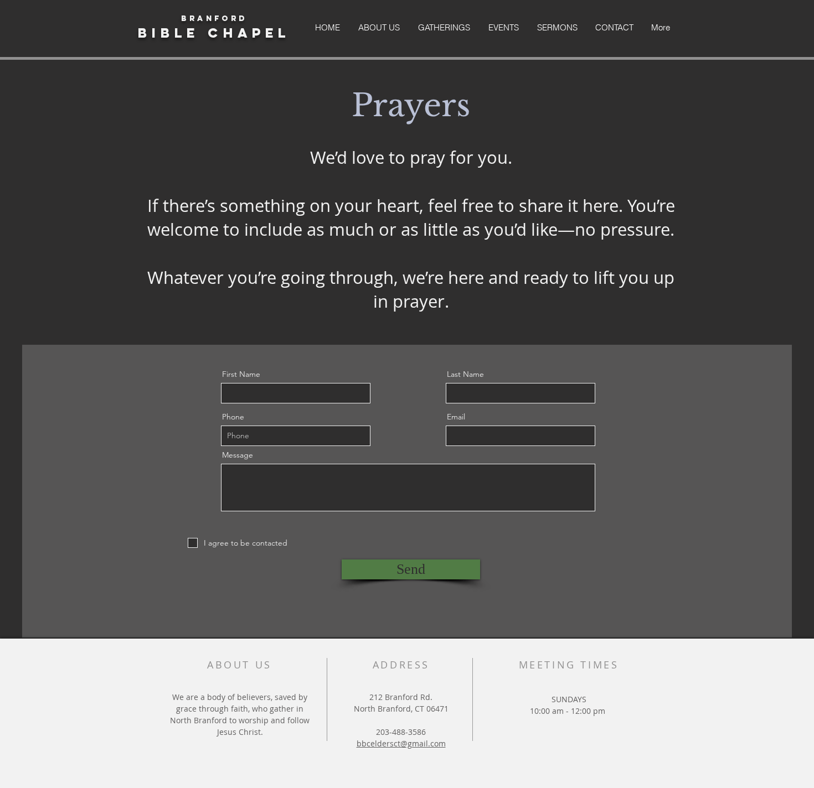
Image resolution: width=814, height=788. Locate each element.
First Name (241, 374)
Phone (233, 417)
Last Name (465, 374)
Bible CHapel (214, 32)
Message (237, 455)
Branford (214, 18)
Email (456, 417)
